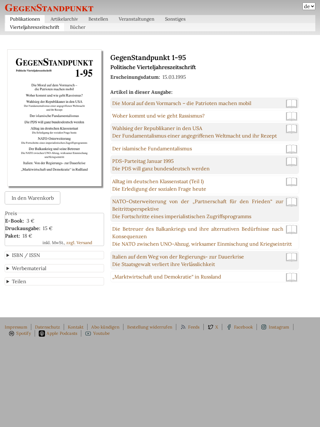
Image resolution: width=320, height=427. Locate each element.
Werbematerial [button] (29, 268)
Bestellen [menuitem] (98, 19)
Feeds (194, 327)
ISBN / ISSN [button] (26, 255)
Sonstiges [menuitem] (175, 19)
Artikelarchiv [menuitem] (64, 19)
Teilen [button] (19, 281)
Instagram (279, 327)
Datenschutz (47, 327)
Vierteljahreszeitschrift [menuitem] (34, 27)
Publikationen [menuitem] (25, 19)
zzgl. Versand (79, 242)
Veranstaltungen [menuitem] (136, 19)
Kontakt (75, 327)
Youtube (101, 333)
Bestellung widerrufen (149, 327)
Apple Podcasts (62, 333)
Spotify (23, 333)
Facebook (243, 327)
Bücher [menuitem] (77, 27)
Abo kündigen (105, 327)
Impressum (16, 327)
